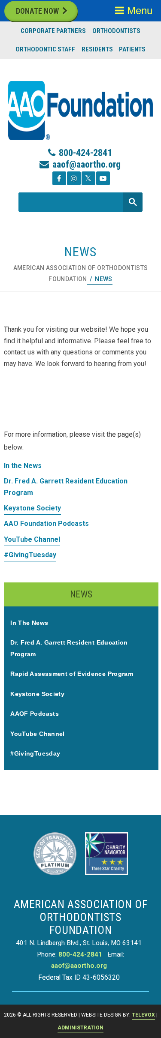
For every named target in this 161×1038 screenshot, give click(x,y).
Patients (132, 49)
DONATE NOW (37, 10)
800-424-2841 (85, 152)
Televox (143, 1015)
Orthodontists (116, 31)
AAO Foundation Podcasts (46, 523)
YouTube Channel (32, 539)
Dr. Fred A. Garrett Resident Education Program (66, 486)
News (81, 594)
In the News (23, 466)
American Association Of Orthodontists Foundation (80, 273)
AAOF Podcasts (34, 713)
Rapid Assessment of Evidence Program (71, 673)
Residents (97, 49)
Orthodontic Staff (45, 49)
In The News (29, 622)
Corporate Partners (53, 31)
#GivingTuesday (30, 555)
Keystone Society (32, 508)
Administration (80, 1028)
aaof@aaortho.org (86, 164)
